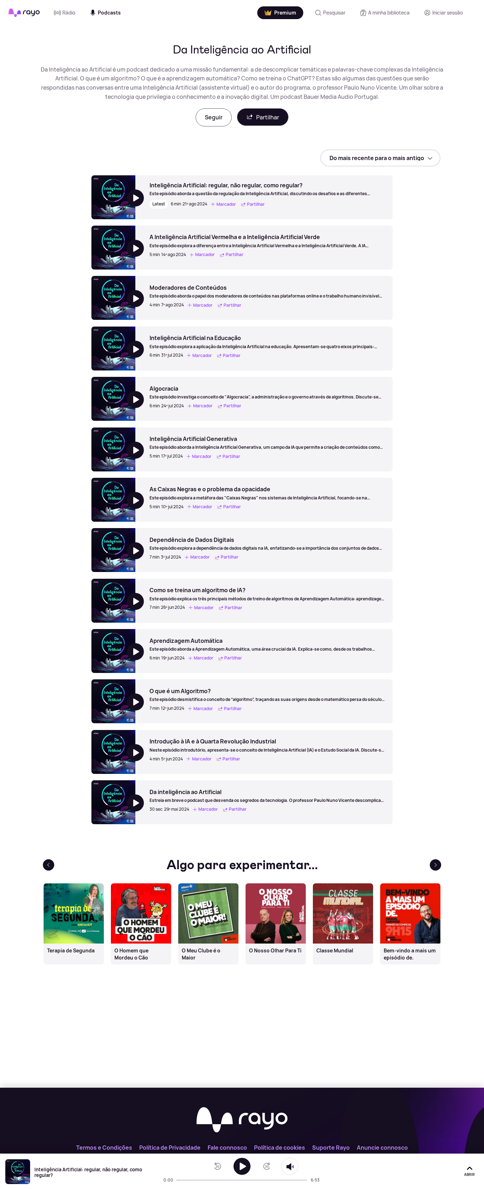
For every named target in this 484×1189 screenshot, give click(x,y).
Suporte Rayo (331, 1147)
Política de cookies (279, 1147)
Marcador (226, 204)
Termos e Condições (104, 1147)
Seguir (214, 117)
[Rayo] (242, 1120)
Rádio (68, 12)
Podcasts (109, 12)
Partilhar (267, 117)
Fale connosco (227, 1147)
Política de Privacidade (170, 1147)
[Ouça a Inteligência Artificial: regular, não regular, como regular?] (242, 1166)
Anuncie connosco (382, 1147)
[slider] (179, 1180)
